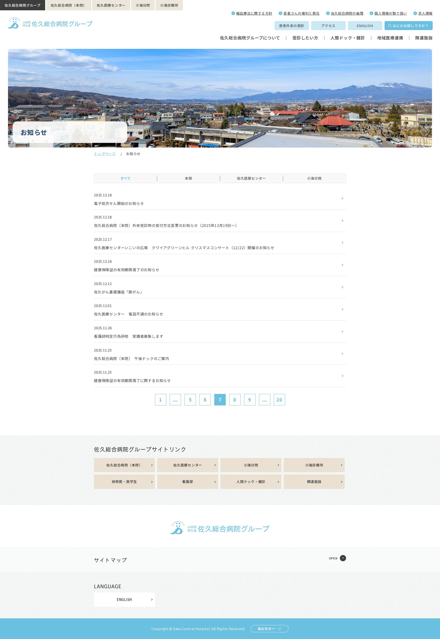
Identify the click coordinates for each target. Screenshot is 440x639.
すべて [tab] (125, 178)
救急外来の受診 (291, 25)
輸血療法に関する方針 (254, 13)
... (175, 399)
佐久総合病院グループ (23, 5)
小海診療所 (169, 5)
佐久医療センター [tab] (251, 178)
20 (279, 399)
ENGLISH (365, 25)
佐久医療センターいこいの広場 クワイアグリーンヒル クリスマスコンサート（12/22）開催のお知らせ (184, 247)
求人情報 (425, 13)
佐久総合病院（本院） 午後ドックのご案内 (131, 358)
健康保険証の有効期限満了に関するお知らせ (132, 380)
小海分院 (143, 5)
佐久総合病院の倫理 (347, 13)
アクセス (328, 25)
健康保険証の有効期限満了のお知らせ (127, 269)
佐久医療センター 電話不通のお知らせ (128, 314)
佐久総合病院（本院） (69, 5)
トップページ (105, 153)
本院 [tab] (188, 178)
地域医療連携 (390, 38)
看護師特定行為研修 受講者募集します (128, 336)
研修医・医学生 (124, 481)
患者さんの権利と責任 (301, 13)
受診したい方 (305, 38)
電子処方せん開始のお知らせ (119, 203)
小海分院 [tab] (314, 178)
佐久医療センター (111, 5)
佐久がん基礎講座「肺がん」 (119, 292)
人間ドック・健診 (347, 38)
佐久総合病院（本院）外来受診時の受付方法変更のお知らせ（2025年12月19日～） (166, 225)
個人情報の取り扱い (390, 13)
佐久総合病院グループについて (250, 38)
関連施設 (424, 38)
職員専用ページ (269, 628)
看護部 (187, 481)
